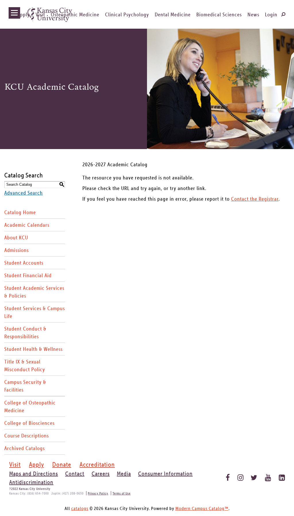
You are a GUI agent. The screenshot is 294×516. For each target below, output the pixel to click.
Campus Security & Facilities (25, 386)
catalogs (79, 508)
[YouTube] (267, 476)
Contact (74, 473)
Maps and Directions (33, 473)
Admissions (16, 250)
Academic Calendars (26, 225)
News (253, 14)
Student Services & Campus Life (34, 312)
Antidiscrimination (31, 482)
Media (124, 473)
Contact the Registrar (254, 199)
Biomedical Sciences (219, 14)
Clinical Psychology (127, 14)
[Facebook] (226, 476)
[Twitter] (253, 476)
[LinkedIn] (281, 476)
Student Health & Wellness (33, 349)
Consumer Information (165, 473)
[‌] (283, 14)
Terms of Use (122, 493)
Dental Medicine (173, 14)
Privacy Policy (98, 493)
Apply (23, 14)
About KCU (16, 237)
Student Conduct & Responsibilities (25, 332)
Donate (61, 464)
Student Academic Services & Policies (34, 292)
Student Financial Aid (28, 275)
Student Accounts (23, 263)
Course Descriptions (26, 436)
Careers (101, 473)
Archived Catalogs (24, 448)
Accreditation (97, 464)
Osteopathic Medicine (75, 14)
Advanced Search (23, 193)
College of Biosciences (29, 423)
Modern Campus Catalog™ (202, 508)
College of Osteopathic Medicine (30, 406)
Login (271, 14)
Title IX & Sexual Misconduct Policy (24, 365)
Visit (40, 14)
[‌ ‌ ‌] (14, 13)
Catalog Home (20, 212)
